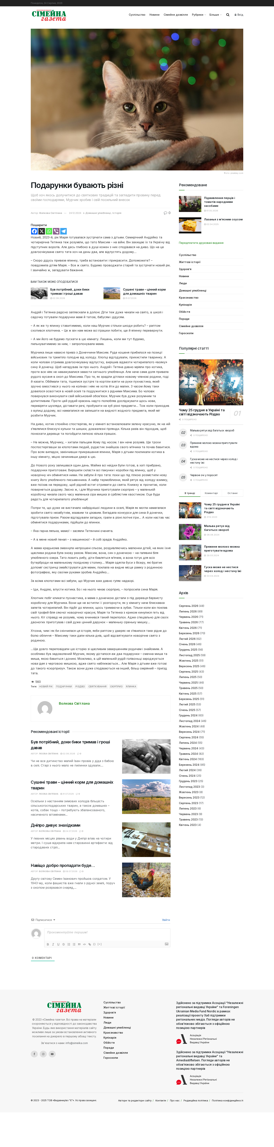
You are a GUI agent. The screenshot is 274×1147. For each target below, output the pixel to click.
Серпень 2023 (188, 803)
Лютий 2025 (187, 704)
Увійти (165, 919)
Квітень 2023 (188, 824)
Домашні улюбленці (98, 212)
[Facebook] (34, 231)
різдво (80, 686)
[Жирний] (48, 944)
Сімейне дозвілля (176, 14)
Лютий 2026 (187, 638)
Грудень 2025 (188, 649)
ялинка (131, 686)
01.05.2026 (212, 210)
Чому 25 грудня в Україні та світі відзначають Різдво (202, 412)
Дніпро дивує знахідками (55, 825)
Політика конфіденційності (227, 1100)
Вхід (240, 14)
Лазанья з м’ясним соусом (223, 219)
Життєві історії (189, 262)
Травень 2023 (188, 819)
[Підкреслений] (58, 944)
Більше (214, 14)
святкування (98, 686)
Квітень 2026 (188, 627)
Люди (183, 283)
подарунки (64, 686)
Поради (184, 318)
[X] (41, 231)
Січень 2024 (187, 775)
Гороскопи (186, 333)
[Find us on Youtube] (52, 1054)
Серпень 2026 (188, 605)
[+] (100, 944)
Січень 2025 (187, 710)
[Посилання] (89, 944)
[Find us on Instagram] (43, 1054)
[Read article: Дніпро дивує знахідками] (146, 839)
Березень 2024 (189, 764)
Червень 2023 (188, 814)
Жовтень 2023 (189, 792)
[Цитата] (79, 944)
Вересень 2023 (189, 797)
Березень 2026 (189, 633)
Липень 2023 (188, 808)
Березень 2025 (189, 699)
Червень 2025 (188, 682)
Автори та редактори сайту (135, 1100)
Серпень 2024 (188, 737)
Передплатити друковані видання (201, 242)
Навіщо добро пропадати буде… (63, 865)
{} (94, 944)
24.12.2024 (75, 212)
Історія (116, 212)
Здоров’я (185, 269)
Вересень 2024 (189, 731)
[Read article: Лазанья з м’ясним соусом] (190, 225)
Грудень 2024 (188, 715)
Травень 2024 (188, 753)
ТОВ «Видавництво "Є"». (61, 1100)
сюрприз (116, 686)
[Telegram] (63, 231)
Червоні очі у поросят (204, 475)
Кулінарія (185, 304)
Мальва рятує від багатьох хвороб (212, 430)
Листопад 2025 (189, 655)
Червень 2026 (188, 616)
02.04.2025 (212, 224)
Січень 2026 (187, 644)
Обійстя (184, 311)
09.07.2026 (71, 871)
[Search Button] (227, 14)
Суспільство (137, 14)
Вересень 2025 (189, 666)
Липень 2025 (187, 677)
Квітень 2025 (187, 693)
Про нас (175, 1100)
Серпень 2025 (188, 671)
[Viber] (56, 231)
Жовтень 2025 (188, 660)
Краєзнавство (189, 297)
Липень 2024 (188, 742)
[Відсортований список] (68, 944)
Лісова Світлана (48, 753)
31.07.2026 (130, 298)
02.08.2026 (58, 298)
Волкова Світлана (50, 212)
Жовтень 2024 (189, 726)
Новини (154, 14)
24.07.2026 (71, 831)
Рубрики (197, 14)
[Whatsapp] (49, 231)
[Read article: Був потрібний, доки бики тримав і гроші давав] (39, 293)
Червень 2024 (188, 748)
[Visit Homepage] (49, 14)
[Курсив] (53, 944)
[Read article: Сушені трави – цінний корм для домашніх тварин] (111, 293)
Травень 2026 (188, 622)
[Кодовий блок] (84, 944)
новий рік (46, 686)
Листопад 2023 (189, 786)
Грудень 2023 (188, 781)
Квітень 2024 (188, 759)
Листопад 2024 (189, 721)
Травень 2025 (188, 688)
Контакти (160, 1100)
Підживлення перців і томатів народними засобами (219, 201)
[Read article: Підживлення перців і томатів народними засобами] (190, 204)
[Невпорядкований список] (74, 944)
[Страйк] (63, 944)
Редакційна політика (196, 1100)
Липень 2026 (188, 611)
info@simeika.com (77, 1043)
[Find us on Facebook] (34, 1054)
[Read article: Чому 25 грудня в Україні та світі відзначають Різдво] (211, 382)
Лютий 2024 (187, 770)
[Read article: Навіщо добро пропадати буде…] (146, 880)
